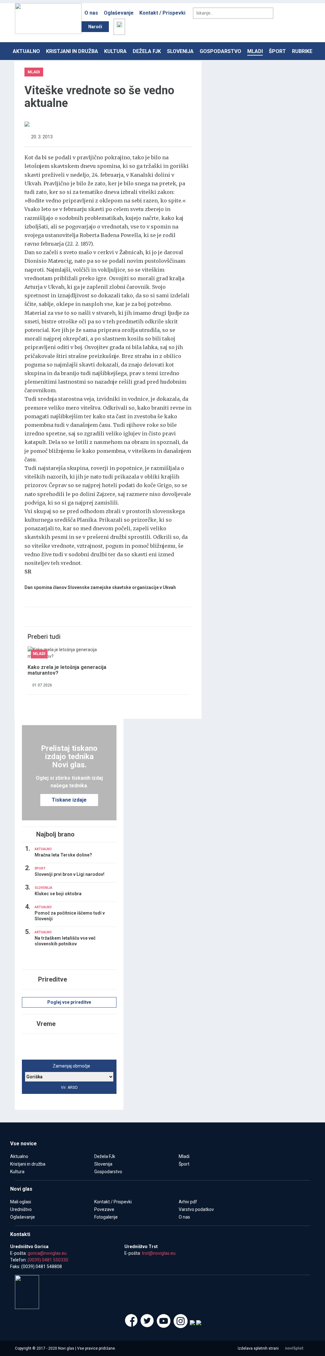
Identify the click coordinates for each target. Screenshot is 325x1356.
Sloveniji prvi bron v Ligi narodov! (69, 874)
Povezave (104, 1209)
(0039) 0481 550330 (48, 1259)
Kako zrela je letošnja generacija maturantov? (67, 670)
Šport (277, 51)
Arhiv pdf (188, 1201)
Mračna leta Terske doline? (63, 854)
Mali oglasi (20, 1201)
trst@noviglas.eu (159, 1253)
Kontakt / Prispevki (162, 13)
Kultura (115, 51)
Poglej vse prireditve (69, 1002)
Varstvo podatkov (196, 1209)
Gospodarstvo (220, 51)
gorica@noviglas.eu (47, 1253)
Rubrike (302, 51)
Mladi (255, 51)
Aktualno (26, 51)
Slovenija (180, 51)
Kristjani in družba (72, 51)
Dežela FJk (147, 51)
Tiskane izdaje (69, 800)
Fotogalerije (106, 1217)
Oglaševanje (119, 13)
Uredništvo (21, 1209)
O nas (91, 13)
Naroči (95, 26)
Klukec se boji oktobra (58, 893)
